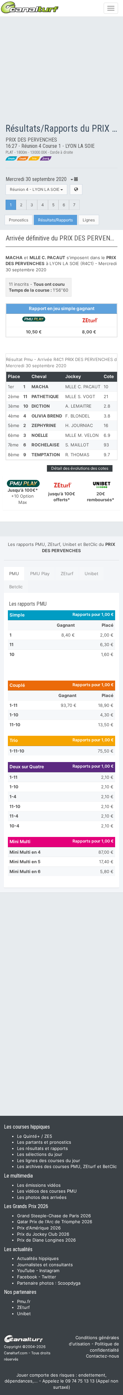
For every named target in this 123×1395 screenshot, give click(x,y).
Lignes (89, 219)
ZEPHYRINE (43, 425)
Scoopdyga (69, 1283)
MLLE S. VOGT (80, 396)
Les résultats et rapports (42, 1148)
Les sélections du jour (39, 1154)
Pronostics (18, 219)
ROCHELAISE (45, 444)
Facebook (27, 1276)
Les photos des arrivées (42, 1197)
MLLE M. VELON (82, 435)
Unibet (91, 573)
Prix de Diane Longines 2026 (46, 1240)
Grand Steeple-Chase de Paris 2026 (54, 1215)
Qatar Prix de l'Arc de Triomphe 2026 (54, 1221)
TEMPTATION (45, 454)
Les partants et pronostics (44, 1142)
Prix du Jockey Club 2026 (43, 1234)
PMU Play (40, 573)
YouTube (26, 1270)
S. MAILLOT (77, 444)
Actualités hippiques (38, 1258)
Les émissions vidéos (39, 1185)
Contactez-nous (102, 1356)
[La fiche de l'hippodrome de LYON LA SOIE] (76, 189)
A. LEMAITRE (78, 406)
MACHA (40, 386)
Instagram (49, 1270)
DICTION (40, 406)
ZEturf (67, 573)
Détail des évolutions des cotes (79, 468)
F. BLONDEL (77, 415)
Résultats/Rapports (55, 219)
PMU (14, 573)
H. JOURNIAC (79, 425)
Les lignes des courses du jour (48, 1160)
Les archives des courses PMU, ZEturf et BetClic (67, 1166)
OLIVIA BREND (46, 415)
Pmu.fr (24, 1301)
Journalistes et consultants (45, 1264)
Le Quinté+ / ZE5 (34, 1136)
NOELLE (39, 435)
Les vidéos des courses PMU (47, 1191)
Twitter (49, 1276)
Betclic (16, 586)
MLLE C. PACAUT (82, 386)
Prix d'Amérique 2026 (39, 1227)
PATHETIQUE (45, 396)
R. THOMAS (77, 454)
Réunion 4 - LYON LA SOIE (35, 189)
